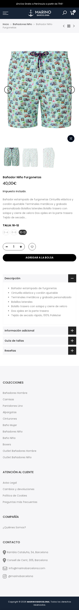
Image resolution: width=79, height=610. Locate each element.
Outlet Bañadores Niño (17, 457)
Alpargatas (10, 412)
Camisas (8, 399)
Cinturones (10, 419)
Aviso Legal (10, 483)
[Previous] (8, 89)
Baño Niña (9, 438)
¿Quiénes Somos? (14, 527)
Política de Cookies (15, 495)
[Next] (71, 89)
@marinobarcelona (20, 576)
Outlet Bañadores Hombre (19, 451)
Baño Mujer (10, 425)
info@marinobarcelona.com (27, 568)
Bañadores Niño (22, 24)
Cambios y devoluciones (18, 489)
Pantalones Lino (13, 406)
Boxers (7, 444)
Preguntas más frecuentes (20, 502)
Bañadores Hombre (15, 393)
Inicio (6, 24)
